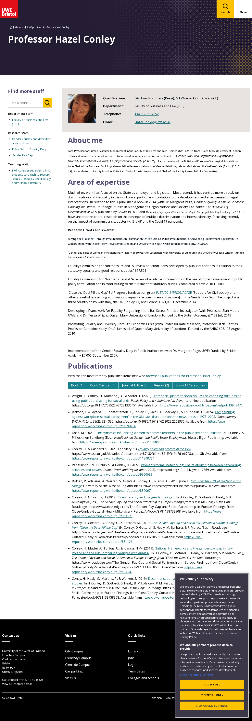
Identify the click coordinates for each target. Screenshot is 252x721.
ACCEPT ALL (212, 684)
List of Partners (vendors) (197, 674)
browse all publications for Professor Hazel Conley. (183, 376)
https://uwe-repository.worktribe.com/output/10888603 (121, 442)
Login (132, 664)
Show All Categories (190, 385)
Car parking (74, 671)
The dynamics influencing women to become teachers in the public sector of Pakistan (158, 433)
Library (133, 651)
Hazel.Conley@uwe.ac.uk (152, 122)
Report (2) (161, 385)
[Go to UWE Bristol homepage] (10, 27)
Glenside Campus (78, 664)
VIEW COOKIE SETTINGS (212, 705)
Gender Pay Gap (22, 155)
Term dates (136, 671)
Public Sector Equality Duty (29, 149)
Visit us (70, 678)
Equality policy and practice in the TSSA (164, 449)
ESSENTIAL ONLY (211, 695)
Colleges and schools (143, 678)
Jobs (131, 658)
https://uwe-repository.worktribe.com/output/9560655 (112, 474)
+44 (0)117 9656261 (32, 680)
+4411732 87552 (147, 114)
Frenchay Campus (78, 658)
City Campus (74, 651)
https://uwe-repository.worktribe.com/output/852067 (111, 490)
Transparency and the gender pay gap (146, 497)
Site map (157, 698)
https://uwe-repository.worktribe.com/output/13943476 (201, 405)
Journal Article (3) (134, 385)
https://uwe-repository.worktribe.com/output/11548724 (113, 458)
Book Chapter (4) (102, 385)
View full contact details (17, 684)
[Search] (47, 102)
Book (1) (77, 385)
